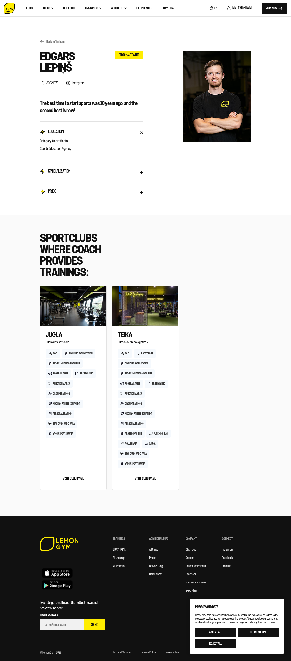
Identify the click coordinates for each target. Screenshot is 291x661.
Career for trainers (196, 566)
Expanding (191, 590)
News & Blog (156, 566)
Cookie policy (172, 652)
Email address (49, 615)
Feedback (191, 574)
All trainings (119, 558)
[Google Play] (57, 585)
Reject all (215, 643)
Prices (152, 558)
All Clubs (153, 549)
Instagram (227, 549)
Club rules (191, 549)
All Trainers (119, 566)
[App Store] (57, 573)
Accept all (215, 632)
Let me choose (258, 632)
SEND (94, 625)
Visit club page (73, 478)
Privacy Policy (148, 652)
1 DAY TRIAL (119, 549)
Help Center (155, 574)
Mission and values (196, 582)
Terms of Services (122, 652)
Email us (226, 566)
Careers (190, 558)
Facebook (227, 558)
